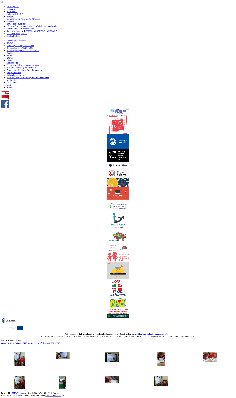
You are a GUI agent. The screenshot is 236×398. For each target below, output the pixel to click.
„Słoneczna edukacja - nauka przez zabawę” (154, 334)
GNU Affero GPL (53, 395)
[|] (19, 365)
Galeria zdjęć (7, 343)
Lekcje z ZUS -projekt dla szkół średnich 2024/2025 (37, 343)
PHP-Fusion (17, 393)
